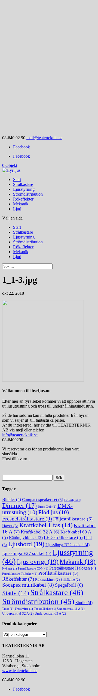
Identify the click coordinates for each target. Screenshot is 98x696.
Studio (84, 602)
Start (17, 179)
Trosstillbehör (45, 608)
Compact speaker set (42, 499)
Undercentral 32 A (17, 613)
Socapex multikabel (28, 585)
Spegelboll (69, 585)
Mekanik (20, 204)
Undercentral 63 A (50, 613)
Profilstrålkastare (58, 573)
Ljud (17, 208)
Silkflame (70, 579)
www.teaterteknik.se (19, 670)
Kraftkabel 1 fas (46, 525)
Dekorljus (72, 499)
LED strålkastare (63, 537)
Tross (8, 608)
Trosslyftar (24, 608)
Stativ (15, 593)
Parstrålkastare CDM (33, 568)
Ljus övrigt (38, 561)
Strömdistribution (28, 194)
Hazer (10, 526)
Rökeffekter (23, 199)
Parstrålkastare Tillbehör (19, 573)
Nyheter (9, 568)
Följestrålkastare (73, 519)
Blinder (11, 499)
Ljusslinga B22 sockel (67, 544)
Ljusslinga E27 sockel (26, 553)
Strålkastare (23, 184)
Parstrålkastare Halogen (72, 568)
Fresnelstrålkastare (27, 519)
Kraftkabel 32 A (40, 532)
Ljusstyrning (24, 189)
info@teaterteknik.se (20, 435)
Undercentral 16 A (71, 608)
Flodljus (53, 512)
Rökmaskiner (47, 579)
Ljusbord (26, 544)
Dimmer (19, 505)
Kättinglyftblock (26, 537)
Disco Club (47, 506)
